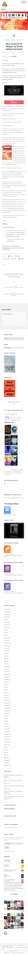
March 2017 (6, 695)
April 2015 (6, 755)
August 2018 (6, 650)
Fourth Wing (7, 860)
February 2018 (7, 666)
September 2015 (7, 742)
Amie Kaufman (7, 274)
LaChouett (17, 276)
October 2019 (7, 622)
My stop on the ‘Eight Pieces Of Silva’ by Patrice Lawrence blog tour (14, 797)
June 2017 (6, 687)
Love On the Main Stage (9, 879)
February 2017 (7, 697)
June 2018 (6, 656)
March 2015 (6, 757)
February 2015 (7, 760)
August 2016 (6, 713)
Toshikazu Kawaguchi (9, 871)
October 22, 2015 (10, 241)
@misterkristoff (20, 232)
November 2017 (7, 674)
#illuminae (12, 232)
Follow (6, 847)
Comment (21, 323)
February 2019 (7, 637)
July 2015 (6, 747)
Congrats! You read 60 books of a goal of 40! (13, 575)
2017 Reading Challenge (11, 503)
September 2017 (7, 679)
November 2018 (7, 645)
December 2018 (7, 643)
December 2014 (7, 765)
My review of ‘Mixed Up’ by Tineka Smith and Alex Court (13, 776)
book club (18, 472)
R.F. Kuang (7, 866)
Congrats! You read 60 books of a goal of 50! (13, 593)
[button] (11, 533)
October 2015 (7, 739)
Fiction (17, 39)
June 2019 (6, 632)
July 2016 (6, 716)
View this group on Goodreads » (17, 469)
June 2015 (6, 749)
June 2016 (6, 718)
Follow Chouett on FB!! (10, 816)
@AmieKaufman (9, 234)
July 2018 (6, 653)
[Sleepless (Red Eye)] (8, 455)
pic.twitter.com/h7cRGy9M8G (13, 236)
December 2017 (7, 671)
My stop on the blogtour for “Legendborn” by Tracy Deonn (13, 792)
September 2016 (7, 710)
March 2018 (6, 663)
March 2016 (6, 726)
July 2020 (6, 619)
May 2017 (6, 689)
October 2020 (7, 611)
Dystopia (12, 39)
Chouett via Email (9, 834)
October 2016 (7, 708)
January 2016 (6, 731)
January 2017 (6, 700)
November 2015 (7, 736)
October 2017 (7, 677)
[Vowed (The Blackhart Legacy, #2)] (14, 465)
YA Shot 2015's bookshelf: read (11, 414)
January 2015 (6, 763)
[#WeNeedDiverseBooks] (14, 401)
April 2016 (6, 723)
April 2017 (6, 692)
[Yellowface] (22, 868)
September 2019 (7, 624)
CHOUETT (3, 9)
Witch (5, 874)
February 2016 (7, 729)
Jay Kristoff (11, 276)
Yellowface (6, 865)
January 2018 (6, 669)
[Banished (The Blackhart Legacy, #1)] (14, 455)
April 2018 (6, 661)
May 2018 (6, 658)
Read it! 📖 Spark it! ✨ (12, 52)
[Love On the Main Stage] (22, 882)
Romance (22, 39)
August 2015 (6, 744)
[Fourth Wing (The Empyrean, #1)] (22, 863)
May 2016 (6, 721)
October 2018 (7, 648)
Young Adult (18, 40)
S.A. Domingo (7, 881)
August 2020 (6, 617)
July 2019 (6, 630)
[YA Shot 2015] (7, 418)
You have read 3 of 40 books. (10, 515)
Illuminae (21, 274)
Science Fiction (10, 40)
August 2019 (6, 627)
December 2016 (7, 703)
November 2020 (7, 609)
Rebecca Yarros (8, 861)
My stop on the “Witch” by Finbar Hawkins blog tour (14, 786)
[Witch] (22, 878)
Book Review (6, 39)
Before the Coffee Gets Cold (10, 870)
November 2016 (7, 705)
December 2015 (7, 734)
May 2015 (6, 752)
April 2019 (6, 635)
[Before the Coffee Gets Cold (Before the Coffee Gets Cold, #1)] (22, 873)
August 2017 (6, 682)
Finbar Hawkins (8, 876)
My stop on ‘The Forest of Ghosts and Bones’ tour (13, 781)
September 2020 (7, 614)
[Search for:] (14, 338)
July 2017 (6, 684)
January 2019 (6, 640)
